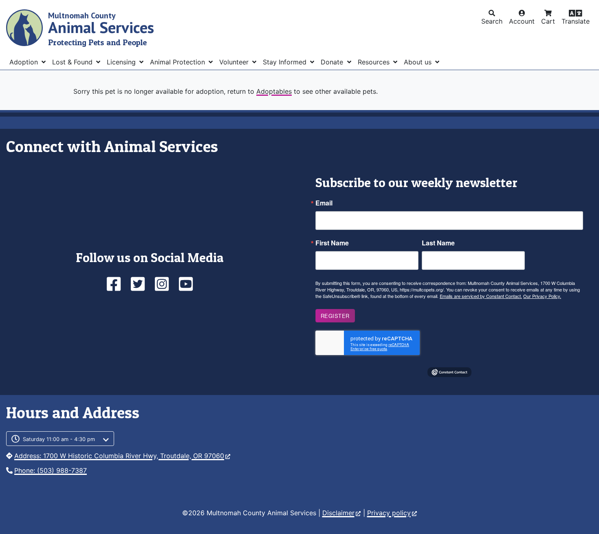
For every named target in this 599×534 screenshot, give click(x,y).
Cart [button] (548, 21)
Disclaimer (338, 513)
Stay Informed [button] (285, 62)
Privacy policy (389, 513)
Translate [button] (576, 21)
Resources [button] (375, 62)
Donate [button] (333, 62)
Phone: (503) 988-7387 (50, 470)
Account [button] (522, 21)
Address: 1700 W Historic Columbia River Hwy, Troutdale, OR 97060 (119, 456)
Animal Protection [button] (178, 62)
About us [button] (419, 62)
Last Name (438, 243)
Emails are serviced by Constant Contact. (481, 296)
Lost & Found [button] (73, 62)
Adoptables (274, 91)
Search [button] (491, 21)
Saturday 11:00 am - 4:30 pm (59, 439)
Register (335, 316)
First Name (332, 243)
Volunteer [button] (235, 62)
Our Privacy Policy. (542, 296)
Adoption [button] (24, 62)
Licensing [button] (122, 62)
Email (324, 203)
